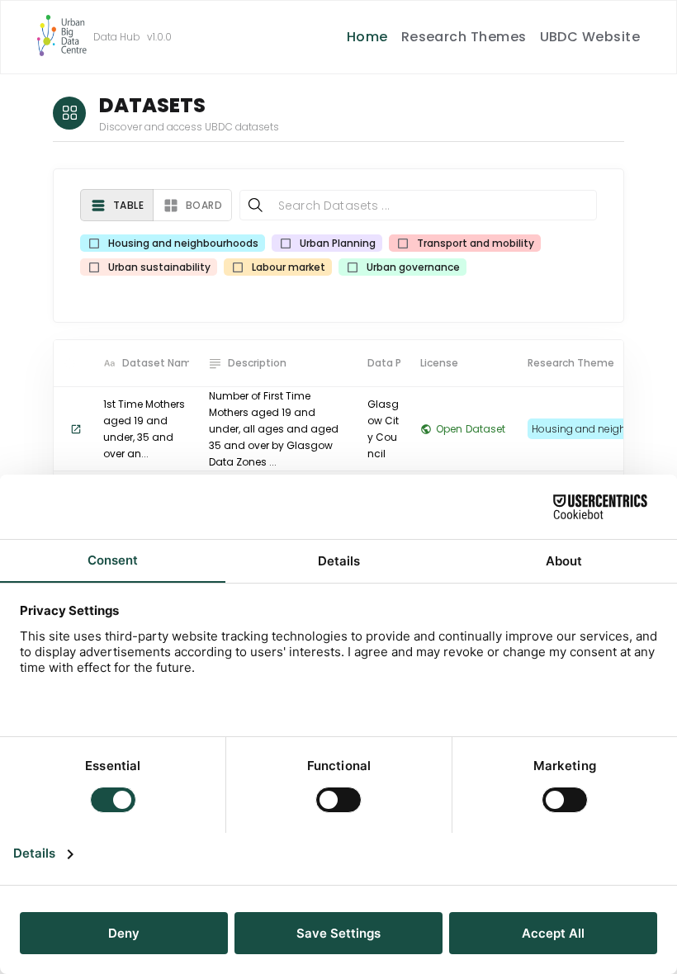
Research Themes (464, 36)
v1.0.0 (159, 37)
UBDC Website (590, 36)
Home (367, 36)
